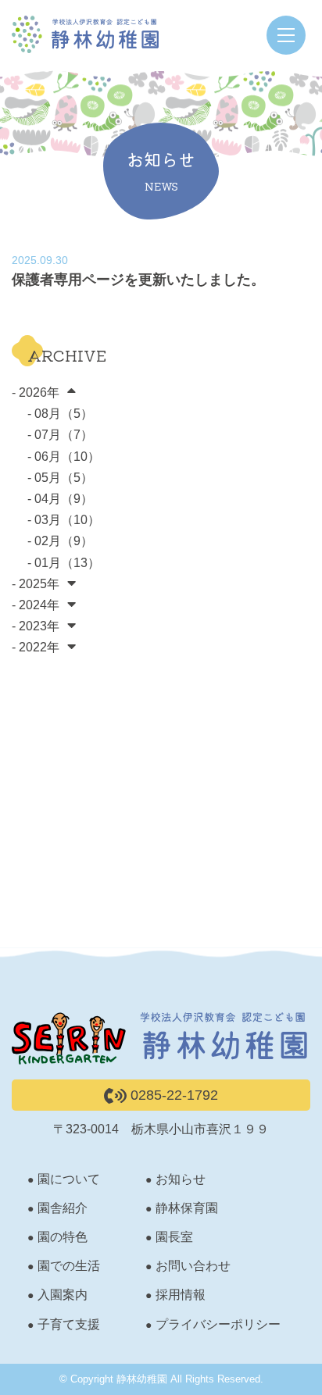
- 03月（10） (63, 519)
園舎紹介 (63, 1208)
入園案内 (63, 1294)
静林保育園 (187, 1208)
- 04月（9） (60, 498)
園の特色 (63, 1236)
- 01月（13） (63, 562)
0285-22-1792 (172, 1095)
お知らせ (181, 1179)
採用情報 (181, 1294)
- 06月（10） (63, 456)
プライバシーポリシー (218, 1324)
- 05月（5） (60, 477)
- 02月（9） (60, 541)
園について (69, 1179)
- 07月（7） (60, 434)
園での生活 (69, 1265)
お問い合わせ (193, 1265)
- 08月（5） (60, 413)
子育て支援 (69, 1324)
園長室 (174, 1236)
